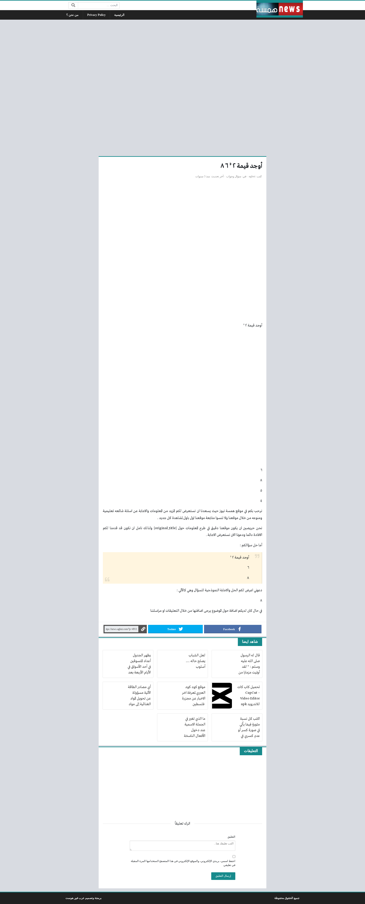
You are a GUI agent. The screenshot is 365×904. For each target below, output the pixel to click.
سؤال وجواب (233, 176)
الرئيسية (119, 14)
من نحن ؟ (72, 14)
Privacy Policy (96, 14)
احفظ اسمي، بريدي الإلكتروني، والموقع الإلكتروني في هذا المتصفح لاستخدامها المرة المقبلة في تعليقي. (183, 863)
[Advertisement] (182, 87)
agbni (252, 176)
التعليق (231, 836)
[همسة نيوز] (279, 9)
